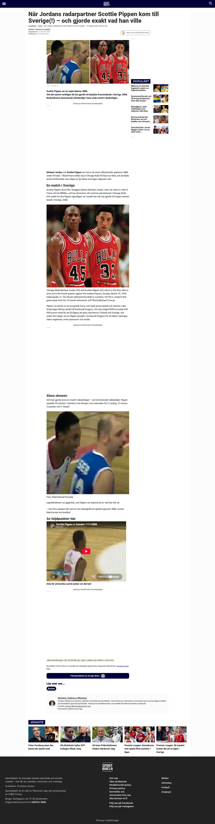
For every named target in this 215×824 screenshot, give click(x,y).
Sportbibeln (32, 26)
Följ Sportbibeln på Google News (85, 676)
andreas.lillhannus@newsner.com (78, 706)
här (81, 709)
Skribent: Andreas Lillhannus (39, 29)
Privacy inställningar (107, 820)
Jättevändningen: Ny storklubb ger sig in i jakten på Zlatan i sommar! (80, 660)
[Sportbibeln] (106, 3)
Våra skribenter (118, 781)
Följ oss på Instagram (121, 806)
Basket (51, 688)
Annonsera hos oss (120, 795)
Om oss (113, 778)
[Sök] (211, 4)
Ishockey (166, 782)
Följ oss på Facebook (121, 803)
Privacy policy (117, 788)
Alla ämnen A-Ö (118, 798)
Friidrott (166, 792)
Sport (40, 26)
